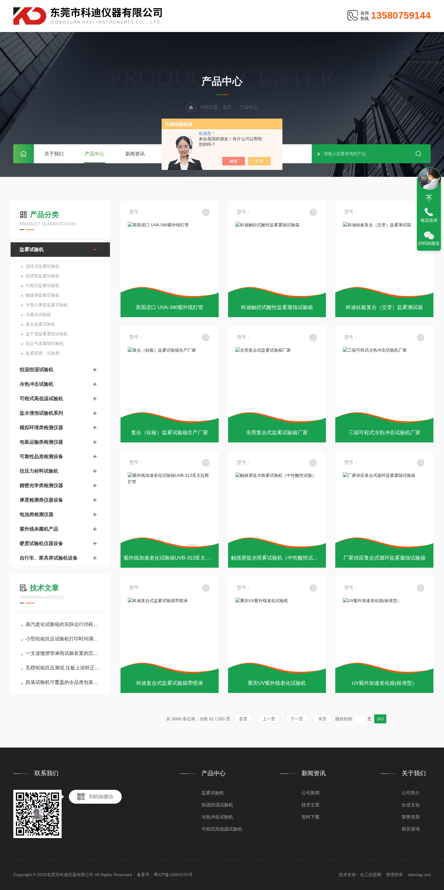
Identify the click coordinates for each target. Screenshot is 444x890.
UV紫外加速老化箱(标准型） (384, 683)
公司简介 (411, 792)
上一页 (268, 718)
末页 (322, 718)
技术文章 (310, 804)
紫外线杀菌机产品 (39, 528)
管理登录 (394, 874)
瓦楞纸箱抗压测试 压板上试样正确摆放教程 (63, 667)
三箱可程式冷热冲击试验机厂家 (384, 432)
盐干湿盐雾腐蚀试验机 (47, 333)
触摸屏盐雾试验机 (43, 295)
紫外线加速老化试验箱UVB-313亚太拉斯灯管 (175, 558)
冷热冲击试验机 (36, 384)
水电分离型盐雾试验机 (47, 304)
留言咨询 (411, 828)
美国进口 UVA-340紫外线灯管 (169, 307)
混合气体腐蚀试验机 (45, 343)
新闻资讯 (135, 153)
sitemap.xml (419, 874)
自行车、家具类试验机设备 (49, 557)
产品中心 (94, 153)
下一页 (296, 718)
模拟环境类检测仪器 (41, 427)
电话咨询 (428, 220)
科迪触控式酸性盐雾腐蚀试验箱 (277, 307)
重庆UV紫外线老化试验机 (277, 683)
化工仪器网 (370, 874)
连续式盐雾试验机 (43, 266)
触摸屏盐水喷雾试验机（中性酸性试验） (277, 558)
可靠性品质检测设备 (41, 456)
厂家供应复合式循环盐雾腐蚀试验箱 (384, 558)
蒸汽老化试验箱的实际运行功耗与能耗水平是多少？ (63, 624)
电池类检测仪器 (36, 514)
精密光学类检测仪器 (41, 485)
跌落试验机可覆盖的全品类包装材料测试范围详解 (63, 682)
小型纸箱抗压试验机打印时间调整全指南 (63, 638)
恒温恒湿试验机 (36, 369)
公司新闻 (310, 792)
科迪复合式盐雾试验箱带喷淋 (169, 683)
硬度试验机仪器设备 (41, 543)
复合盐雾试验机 (40, 324)
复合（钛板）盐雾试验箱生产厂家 (169, 432)
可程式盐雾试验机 (43, 285)
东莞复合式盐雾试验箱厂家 (277, 432)
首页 (23, 153)
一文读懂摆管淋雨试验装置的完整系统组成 (63, 653)
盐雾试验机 (32, 249)
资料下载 (310, 816)
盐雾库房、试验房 (43, 353)
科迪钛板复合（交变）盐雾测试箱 (384, 307)
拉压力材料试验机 (39, 471)
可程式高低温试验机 (41, 398)
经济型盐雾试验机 (43, 275)
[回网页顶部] (428, 198)
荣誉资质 (411, 816)
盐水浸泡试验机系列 (41, 413)
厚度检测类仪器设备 (41, 499)
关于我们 (54, 153)
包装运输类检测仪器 (41, 442)
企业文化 (411, 804)
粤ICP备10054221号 (173, 874)
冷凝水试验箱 (38, 314)
